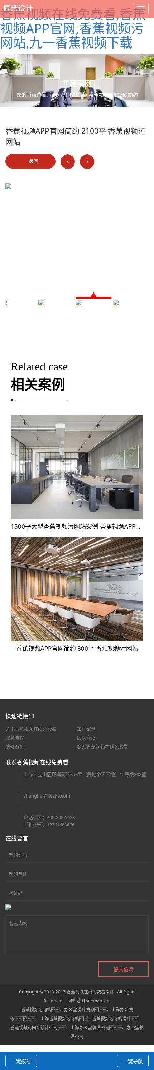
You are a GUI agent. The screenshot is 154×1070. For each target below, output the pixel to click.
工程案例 (74, 94)
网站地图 (76, 1001)
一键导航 (133, 1060)
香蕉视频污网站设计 (111, 1019)
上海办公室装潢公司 (90, 1028)
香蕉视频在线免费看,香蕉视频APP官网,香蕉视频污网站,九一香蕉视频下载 (72, 28)
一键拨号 (21, 1060)
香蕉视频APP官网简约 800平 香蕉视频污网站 (77, 648)
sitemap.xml (98, 1001)
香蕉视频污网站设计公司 (34, 1028)
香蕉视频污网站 (36, 1010)
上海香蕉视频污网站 (59, 1019)
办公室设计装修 (79, 1010)
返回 (32, 161)
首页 (54, 94)
